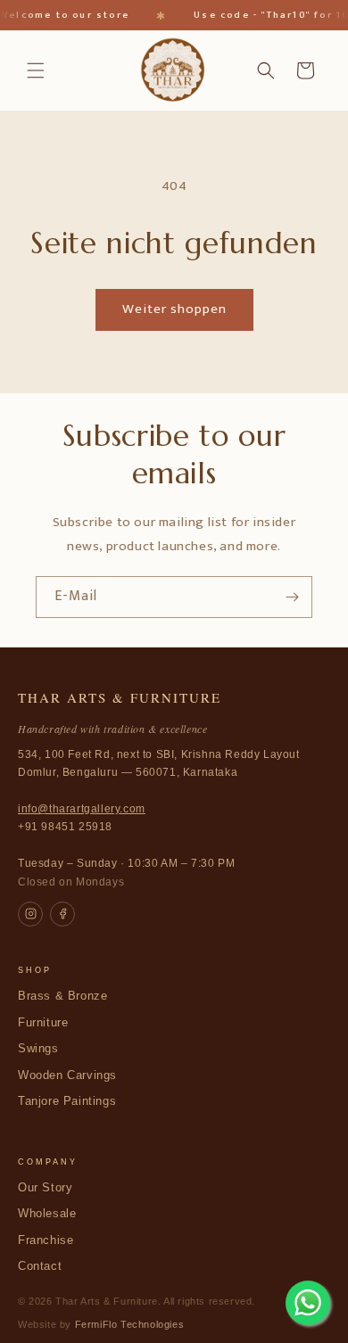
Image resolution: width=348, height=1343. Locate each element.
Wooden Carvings (67, 1075)
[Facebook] (62, 914)
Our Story (45, 1188)
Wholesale (47, 1213)
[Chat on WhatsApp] (308, 1303)
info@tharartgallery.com (81, 809)
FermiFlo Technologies (130, 1324)
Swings (38, 1048)
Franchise (45, 1240)
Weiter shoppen (174, 309)
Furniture (43, 1023)
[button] (35, 70)
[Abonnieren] (291, 597)
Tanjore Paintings (67, 1101)
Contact (40, 1266)
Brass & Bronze (62, 996)
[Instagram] (30, 914)
